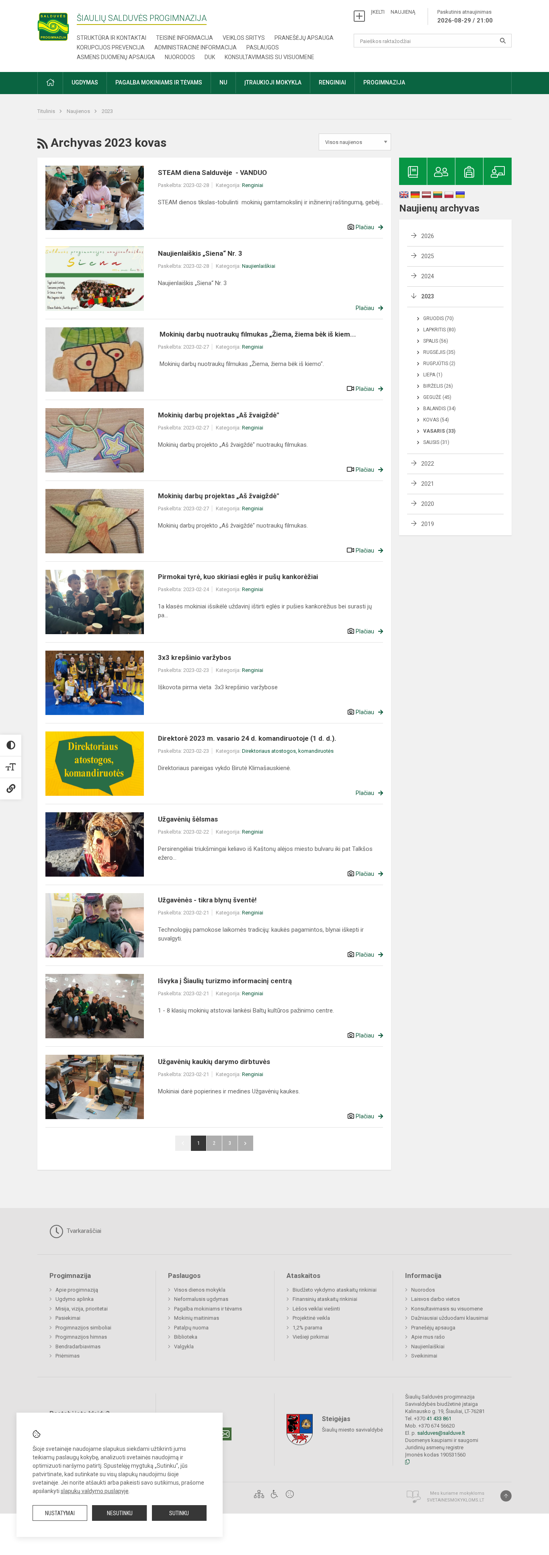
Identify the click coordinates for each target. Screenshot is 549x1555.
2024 (427, 276)
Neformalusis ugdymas (201, 1299)
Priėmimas (67, 1356)
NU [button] (223, 82)
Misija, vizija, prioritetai (81, 1309)
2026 (427, 236)
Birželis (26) (438, 386)
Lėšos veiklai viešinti (316, 1309)
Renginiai (252, 185)
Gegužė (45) (437, 397)
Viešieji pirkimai (311, 1337)
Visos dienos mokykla (199, 1290)
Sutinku (179, 1513)
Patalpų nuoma (191, 1328)
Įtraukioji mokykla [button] (272, 82)
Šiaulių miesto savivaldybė (352, 1430)
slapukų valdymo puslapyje (95, 1491)
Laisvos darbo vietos (435, 1299)
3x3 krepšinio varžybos (194, 657)
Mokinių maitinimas (196, 1318)
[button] (50, 83)
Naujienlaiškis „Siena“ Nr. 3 (200, 253)
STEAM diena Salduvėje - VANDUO (212, 172)
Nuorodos (180, 57)
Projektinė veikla (311, 1318)
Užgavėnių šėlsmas (188, 819)
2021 (427, 484)
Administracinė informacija (195, 47)
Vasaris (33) (439, 431)
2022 (427, 463)
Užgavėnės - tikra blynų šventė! (207, 900)
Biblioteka (185, 1337)
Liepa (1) (432, 375)
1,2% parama (307, 1328)
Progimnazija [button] (384, 82)
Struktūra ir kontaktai (111, 38)
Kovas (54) (436, 420)
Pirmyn (245, 1143)
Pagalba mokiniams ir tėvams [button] (158, 82)
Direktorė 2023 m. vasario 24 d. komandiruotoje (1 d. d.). (247, 738)
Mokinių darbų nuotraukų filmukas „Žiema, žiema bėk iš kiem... (257, 334)
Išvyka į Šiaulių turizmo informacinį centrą (225, 981)
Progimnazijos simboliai (83, 1328)
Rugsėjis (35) (439, 352)
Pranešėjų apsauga (304, 38)
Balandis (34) (439, 408)
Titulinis (46, 111)
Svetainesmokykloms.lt (455, 1500)
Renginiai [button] (332, 82)
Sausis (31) (436, 442)
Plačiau (365, 227)
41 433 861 (438, 1418)
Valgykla (184, 1346)
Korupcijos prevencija (111, 47)
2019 (427, 524)
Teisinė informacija (184, 38)
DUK (210, 57)
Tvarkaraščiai (83, 1231)
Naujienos (79, 111)
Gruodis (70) (438, 318)
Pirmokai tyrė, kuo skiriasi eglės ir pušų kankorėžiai (238, 577)
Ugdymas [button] (85, 82)
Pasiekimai (67, 1318)
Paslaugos (262, 47)
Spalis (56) (435, 341)
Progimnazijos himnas (81, 1337)
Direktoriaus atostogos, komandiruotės (288, 751)
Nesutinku (120, 1513)
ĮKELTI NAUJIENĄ (393, 12)
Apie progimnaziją (76, 1290)
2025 (427, 256)
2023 (107, 111)
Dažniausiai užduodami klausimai (449, 1318)
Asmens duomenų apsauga (116, 57)
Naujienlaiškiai (258, 266)
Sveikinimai (424, 1356)
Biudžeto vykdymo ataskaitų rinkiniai (335, 1290)
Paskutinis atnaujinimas (465, 16)
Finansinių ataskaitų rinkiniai (325, 1299)
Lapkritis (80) (439, 330)
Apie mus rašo (428, 1337)
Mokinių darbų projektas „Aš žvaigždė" (218, 415)
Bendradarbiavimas (77, 1346)
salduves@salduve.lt (441, 1433)
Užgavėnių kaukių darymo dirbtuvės (214, 1062)
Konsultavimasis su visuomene (269, 57)
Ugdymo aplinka (74, 1299)
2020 (427, 504)
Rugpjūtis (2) (439, 363)
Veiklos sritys (244, 38)
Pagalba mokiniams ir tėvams (208, 1309)
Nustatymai (60, 1513)
